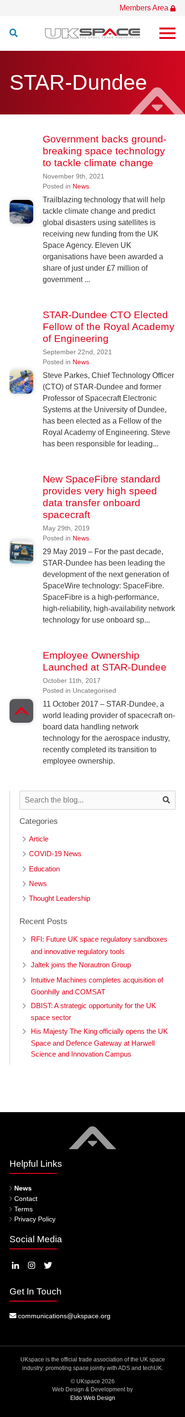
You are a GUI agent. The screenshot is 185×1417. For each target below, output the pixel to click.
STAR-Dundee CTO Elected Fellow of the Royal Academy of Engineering (109, 326)
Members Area (145, 8)
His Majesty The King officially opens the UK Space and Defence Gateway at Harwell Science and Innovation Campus (99, 1042)
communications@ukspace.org (63, 1316)
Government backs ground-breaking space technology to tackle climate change (104, 150)
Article (38, 839)
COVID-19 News (55, 854)
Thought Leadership (59, 898)
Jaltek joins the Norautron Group (81, 965)
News (81, 186)
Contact (25, 1198)
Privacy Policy (35, 1219)
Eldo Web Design (92, 1398)
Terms (23, 1209)
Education (44, 869)
